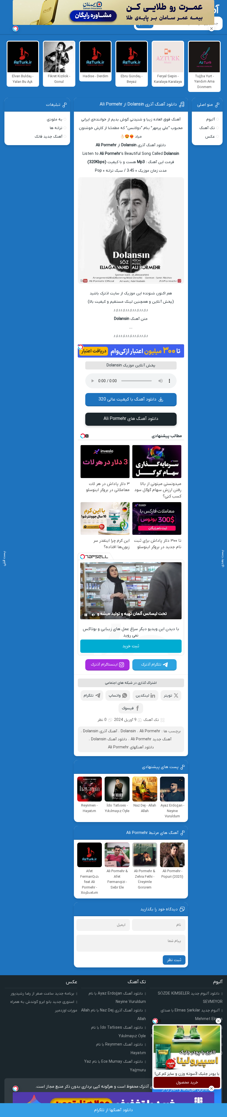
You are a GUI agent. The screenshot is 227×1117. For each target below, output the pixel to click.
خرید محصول (187, 1082)
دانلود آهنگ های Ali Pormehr (131, 419)
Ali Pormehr (150, 731)
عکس (210, 136)
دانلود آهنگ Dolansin (109, 739)
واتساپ (115, 695)
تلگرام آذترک (151, 664)
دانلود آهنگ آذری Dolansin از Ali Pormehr (138, 104)
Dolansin (128, 731)
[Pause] (85, 615)
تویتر (168, 695)
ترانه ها (56, 128)
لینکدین (142, 695)
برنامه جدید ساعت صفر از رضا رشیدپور (42, 993)
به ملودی (54, 119)
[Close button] (218, 1021)
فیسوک (128, 708)
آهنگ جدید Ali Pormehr (151, 739)
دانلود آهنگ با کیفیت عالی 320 (127, 399)
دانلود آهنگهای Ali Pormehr (131, 747)
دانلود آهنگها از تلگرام (113, 1110)
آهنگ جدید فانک (48, 136)
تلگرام (89, 695)
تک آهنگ (151, 720)
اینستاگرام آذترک (104, 664)
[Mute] (93, 615)
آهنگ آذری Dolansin (100, 731)
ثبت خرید (130, 646)
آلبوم (210, 119)
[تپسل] (80, 347)
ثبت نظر (174, 960)
